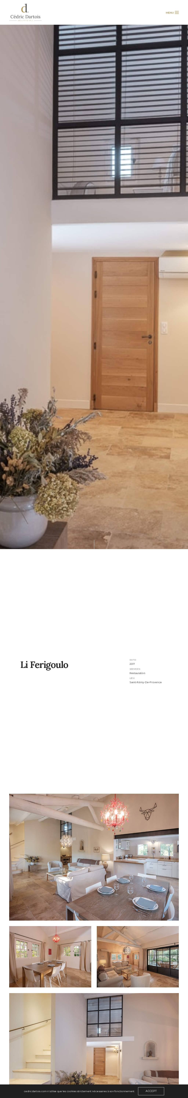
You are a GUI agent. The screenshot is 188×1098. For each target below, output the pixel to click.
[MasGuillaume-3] (94, 857)
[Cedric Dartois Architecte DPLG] (25, 12)
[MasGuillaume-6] (138, 956)
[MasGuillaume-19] (50, 956)
